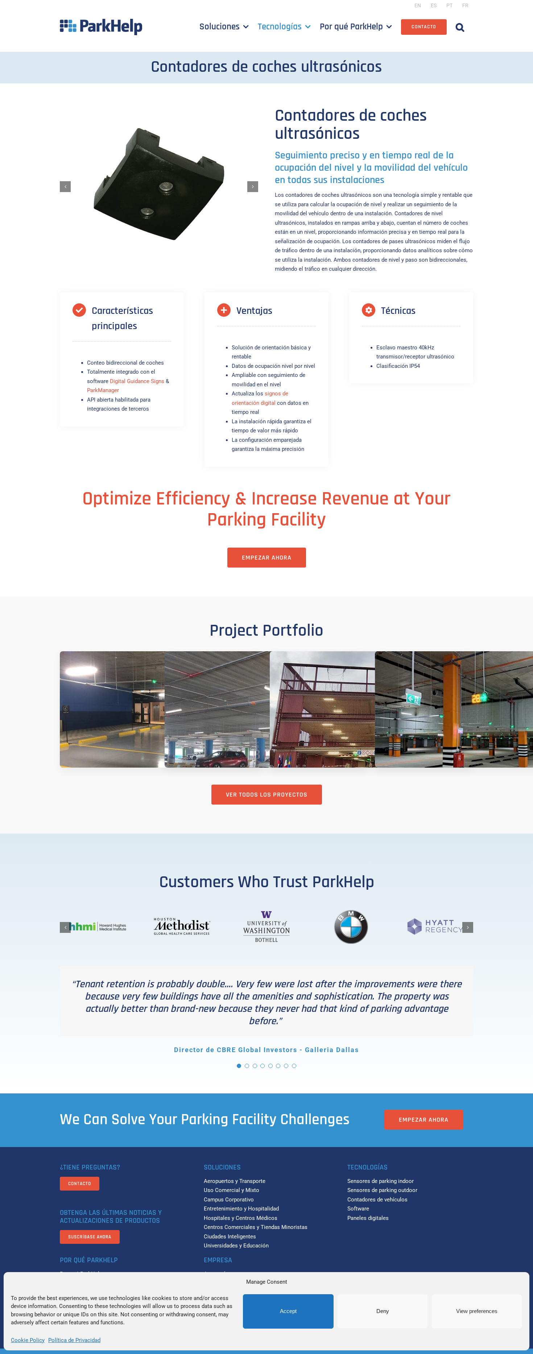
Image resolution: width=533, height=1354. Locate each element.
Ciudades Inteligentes (230, 1236)
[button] (460, 27)
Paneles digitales (368, 1218)
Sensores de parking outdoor (382, 1190)
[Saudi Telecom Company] (266, 727)
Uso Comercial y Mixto (231, 1190)
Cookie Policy (28, 1340)
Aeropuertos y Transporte (234, 1181)
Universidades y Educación (236, 1245)
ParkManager (103, 390)
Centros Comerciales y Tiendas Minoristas (255, 1227)
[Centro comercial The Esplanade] (161, 727)
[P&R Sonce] (371, 728)
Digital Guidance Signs (137, 381)
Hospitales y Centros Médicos (240, 1218)
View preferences (476, 1311)
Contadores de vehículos (377, 1199)
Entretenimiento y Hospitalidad (241, 1208)
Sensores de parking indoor (380, 1181)
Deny (382, 1311)
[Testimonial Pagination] (239, 1066)
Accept (288, 1311)
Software (358, 1208)
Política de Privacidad (74, 1340)
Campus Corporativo (229, 1199)
